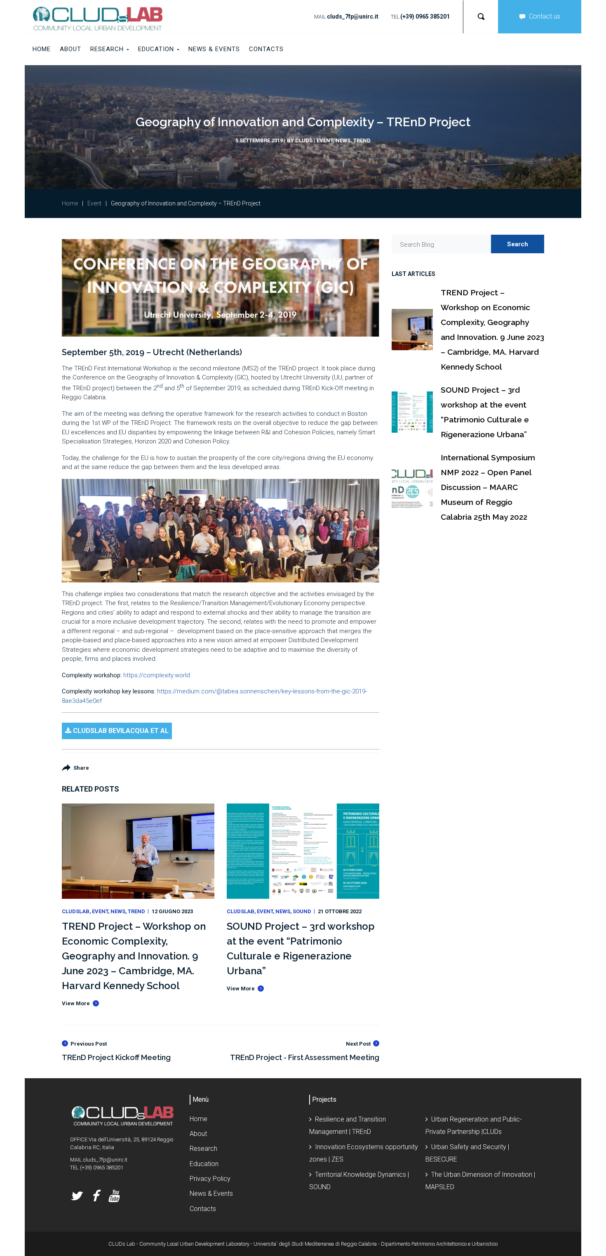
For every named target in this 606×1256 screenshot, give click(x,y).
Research (203, 1148)
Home (70, 203)
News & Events (211, 1193)
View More (76, 1003)
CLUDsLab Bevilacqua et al (120, 731)
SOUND (302, 911)
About (198, 1134)
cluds (303, 140)
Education (204, 1164)
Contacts (203, 1209)
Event (325, 140)
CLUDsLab (75, 911)
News (343, 140)
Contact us (544, 16)
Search (517, 244)
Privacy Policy (210, 1179)
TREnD (362, 140)
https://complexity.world (156, 675)
